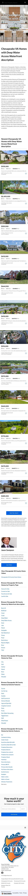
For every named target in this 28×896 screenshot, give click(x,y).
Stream (3, 647)
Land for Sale (4, 596)
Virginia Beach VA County (7, 878)
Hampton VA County (19, 883)
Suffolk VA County (5, 883)
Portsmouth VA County (19, 881)
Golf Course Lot (5, 698)
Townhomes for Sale (6, 594)
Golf (2, 664)
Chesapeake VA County (7, 881)
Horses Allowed (5, 701)
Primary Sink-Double (6, 767)
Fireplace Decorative (6, 747)
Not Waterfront (5, 632)
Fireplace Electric (5, 749)
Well (2, 718)
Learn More (9, 565)
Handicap (3, 759)
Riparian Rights (5, 642)
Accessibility (16, 893)
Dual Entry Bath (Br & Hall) (8, 744)
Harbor (3, 667)
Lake (2, 625)
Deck (2, 693)
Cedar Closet (4, 739)
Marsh (3, 628)
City (2, 662)
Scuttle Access (5, 772)
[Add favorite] (26, 173)
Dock (2, 623)
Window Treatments (6, 781)
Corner (3, 688)
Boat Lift (3, 608)
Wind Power (4, 720)
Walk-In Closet (5, 779)
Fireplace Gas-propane (7, 754)
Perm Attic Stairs (5, 762)
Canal (2, 613)
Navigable (4, 630)
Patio (2, 708)
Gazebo (3, 696)
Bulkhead (3, 610)
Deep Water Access (6, 620)
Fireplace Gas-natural (7, 752)
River (2, 645)
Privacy (25, 893)
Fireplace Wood (5, 757)
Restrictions (4, 640)
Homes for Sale (5, 589)
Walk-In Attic (4, 777)
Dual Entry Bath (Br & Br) (8, 742)
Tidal (2, 650)
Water (3, 674)
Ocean (3, 635)
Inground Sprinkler (6, 703)
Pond (2, 637)
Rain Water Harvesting (7, 713)
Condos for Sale (5, 591)
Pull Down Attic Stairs (7, 769)
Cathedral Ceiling (6, 737)
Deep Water (4, 618)
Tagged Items (4, 715)
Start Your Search (14, 513)
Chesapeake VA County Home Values (11, 577)
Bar (2, 735)
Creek (2, 615)
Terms (20, 893)
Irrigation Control (6, 705)
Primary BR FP (5, 764)
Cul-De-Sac (4, 691)
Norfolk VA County (18, 878)
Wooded (3, 676)
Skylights (3, 774)
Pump (2, 710)
